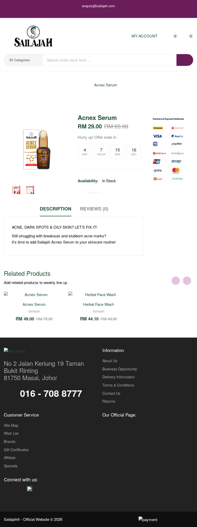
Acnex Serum (105, 84)
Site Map (11, 425)
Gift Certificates (16, 449)
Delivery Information (118, 376)
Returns (108, 401)
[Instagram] (14, 488)
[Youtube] (21, 488)
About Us (109, 360)
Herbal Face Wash (98, 304)
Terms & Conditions (118, 385)
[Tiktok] (29, 488)
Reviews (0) (94, 208)
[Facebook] (6, 488)
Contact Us (111, 393)
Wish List (11, 433)
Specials (10, 465)
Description (55, 208)
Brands (9, 441)
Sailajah (34, 311)
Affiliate (10, 457)
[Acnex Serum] (16, 190)
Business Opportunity (119, 369)
